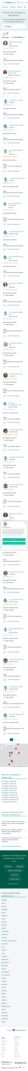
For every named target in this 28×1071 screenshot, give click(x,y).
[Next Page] (18, 739)
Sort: (17, 37)
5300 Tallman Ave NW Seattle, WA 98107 (13, 589)
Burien (3, 919)
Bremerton (4, 916)
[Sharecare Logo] (10, 2)
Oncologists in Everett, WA (9, 783)
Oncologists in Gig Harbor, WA (10, 799)
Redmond (4, 984)
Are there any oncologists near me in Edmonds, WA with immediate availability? (12, 839)
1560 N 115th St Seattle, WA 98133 (12, 474)
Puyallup (4, 981)
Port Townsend (6, 975)
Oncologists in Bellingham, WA (10, 797)
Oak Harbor (5, 966)
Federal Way (5, 931)
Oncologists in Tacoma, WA (9, 786)
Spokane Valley (6, 1006)
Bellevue (4, 906)
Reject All (14, 539)
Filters (5, 34)
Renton (4, 987)
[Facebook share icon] (15, 1063)
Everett (3, 928)
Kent (3, 947)
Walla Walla (5, 1015)
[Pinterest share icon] (25, 1063)
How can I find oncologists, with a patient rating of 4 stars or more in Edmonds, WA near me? (13, 823)
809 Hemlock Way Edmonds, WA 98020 (13, 192)
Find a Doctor (5, 7)
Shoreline (4, 1000)
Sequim (4, 997)
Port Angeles (5, 972)
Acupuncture (14, 875)
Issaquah (4, 937)
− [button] (2, 748)
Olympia (4, 969)
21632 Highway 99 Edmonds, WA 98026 (13, 60)
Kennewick (5, 944)
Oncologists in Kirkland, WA (9, 802)
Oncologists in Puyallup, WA (9, 788)
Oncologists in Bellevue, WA (9, 795)
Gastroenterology (14, 879)
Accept (14, 543)
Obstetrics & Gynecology (14, 870)
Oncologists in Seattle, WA (9, 781)
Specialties (12, 7)
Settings (14, 546)
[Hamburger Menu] (4, 2)
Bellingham (5, 909)
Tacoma (4, 1009)
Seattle (3, 994)
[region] (14, 535)
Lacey (3, 953)
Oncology (19, 7)
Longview (4, 956)
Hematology (8, 866)
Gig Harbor (5, 934)
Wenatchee (5, 1019)
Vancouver (4, 1012)
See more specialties (13, 884)
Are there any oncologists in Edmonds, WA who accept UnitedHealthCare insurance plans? (12, 831)
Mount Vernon (5, 962)
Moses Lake (5, 959)
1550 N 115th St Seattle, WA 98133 (12, 419)
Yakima (4, 1022)
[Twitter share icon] (23, 1063)
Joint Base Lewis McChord (9, 941)
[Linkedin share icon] (20, 1063)
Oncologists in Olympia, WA (9, 793)
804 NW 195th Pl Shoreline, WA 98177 (12, 301)
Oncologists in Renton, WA (9, 790)
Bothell (3, 912)
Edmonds (4, 925)
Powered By (9, 1030)
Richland (4, 991)
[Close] (25, 522)
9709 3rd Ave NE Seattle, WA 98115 (12, 89)
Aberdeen (4, 900)
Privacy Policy (15, 534)
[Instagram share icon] (18, 1063)
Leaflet (14, 766)
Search (18, 2)
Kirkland (4, 950)
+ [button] (2, 746)
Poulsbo (4, 978)
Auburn (4, 903)
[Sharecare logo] (14, 1062)
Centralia (4, 922)
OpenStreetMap (20, 766)
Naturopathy (20, 866)
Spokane (4, 1003)
